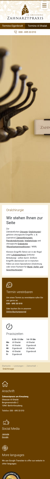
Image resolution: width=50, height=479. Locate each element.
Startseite (6, 366)
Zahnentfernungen (24, 238)
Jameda (5, 434)
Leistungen (18, 366)
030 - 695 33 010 (27, 32)
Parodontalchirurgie (15, 241)
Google (5, 437)
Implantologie (31, 241)
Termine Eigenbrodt (12, 26)
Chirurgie (24, 232)
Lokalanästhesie (18, 255)
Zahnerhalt (31, 366)
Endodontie (23, 244)
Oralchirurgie (34, 232)
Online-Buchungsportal (16, 311)
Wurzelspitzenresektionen (18, 246)
